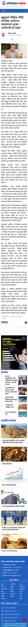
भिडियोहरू (22, 589)
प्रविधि (11, 591)
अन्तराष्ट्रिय (12, 584)
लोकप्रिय (4, 372)
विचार (21, 591)
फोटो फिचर (22, 586)
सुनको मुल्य (7, 464)
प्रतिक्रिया (4, 322)
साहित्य (12, 596)
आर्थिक (2, 596)
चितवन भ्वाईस (12, 33)
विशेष (21, 594)
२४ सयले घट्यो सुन (9, 551)
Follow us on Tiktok (9, 621)
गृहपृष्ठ (2, 584)
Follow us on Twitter (10, 611)
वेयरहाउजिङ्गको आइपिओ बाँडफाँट (13, 506)
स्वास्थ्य (11, 589)
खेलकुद (12, 586)
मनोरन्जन (3, 598)
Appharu (23, 625)
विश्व (21, 596)
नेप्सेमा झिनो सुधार (9, 485)
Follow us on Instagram (10, 617)
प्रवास (21, 584)
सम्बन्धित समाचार (8, 420)
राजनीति (3, 594)
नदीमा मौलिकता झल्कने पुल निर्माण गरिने (11, 399)
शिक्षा (21, 598)
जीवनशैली (12, 594)
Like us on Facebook (10, 608)
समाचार (3, 586)
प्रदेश (2, 591)
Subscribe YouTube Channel (12, 614)
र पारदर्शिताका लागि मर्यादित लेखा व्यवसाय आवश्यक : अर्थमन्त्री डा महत (11, 380)
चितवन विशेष (4, 589)
